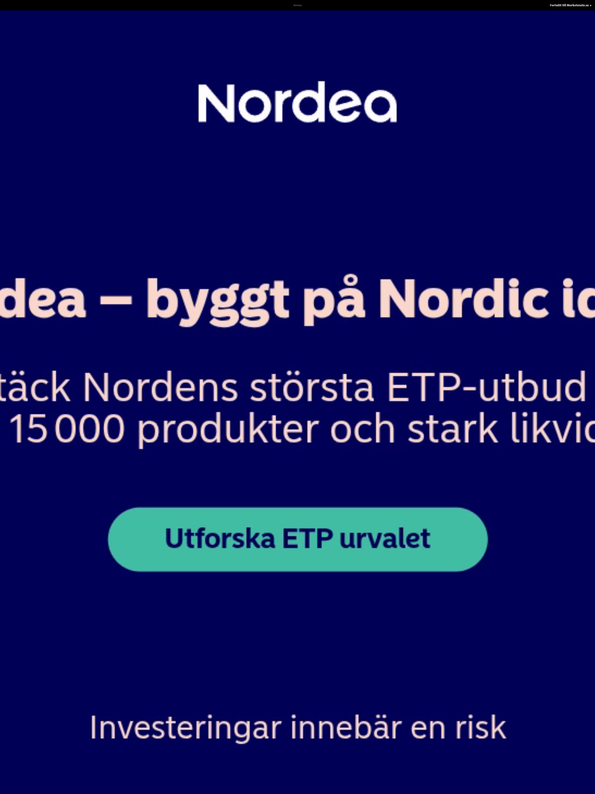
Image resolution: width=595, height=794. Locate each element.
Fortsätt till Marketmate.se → (571, 5)
